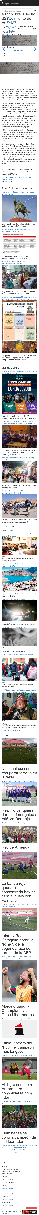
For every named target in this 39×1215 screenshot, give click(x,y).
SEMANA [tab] (13, 530)
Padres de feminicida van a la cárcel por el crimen (19, 599)
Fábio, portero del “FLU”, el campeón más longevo (19, 1055)
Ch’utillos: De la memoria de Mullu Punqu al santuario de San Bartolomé (17, 492)
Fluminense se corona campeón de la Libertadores (19, 1145)
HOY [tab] (4, 530)
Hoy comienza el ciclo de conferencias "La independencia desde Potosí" (16, 262)
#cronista (10, 179)
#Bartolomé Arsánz (21, 177)
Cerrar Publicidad (31, 1208)
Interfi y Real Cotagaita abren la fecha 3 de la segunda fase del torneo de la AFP (17, 958)
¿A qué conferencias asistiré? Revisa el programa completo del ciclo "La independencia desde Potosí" (19, 298)
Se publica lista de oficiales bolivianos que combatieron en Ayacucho (16, 230)
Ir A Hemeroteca (19, 50)
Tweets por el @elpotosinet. (11, 730)
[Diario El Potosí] (10, 3)
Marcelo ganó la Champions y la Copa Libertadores (19, 1019)
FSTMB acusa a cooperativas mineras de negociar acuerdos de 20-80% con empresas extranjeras (19, 691)
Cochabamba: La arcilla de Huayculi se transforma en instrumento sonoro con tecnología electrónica (19, 422)
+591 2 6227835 (7, 1179)
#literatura (5, 177)
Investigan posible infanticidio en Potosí (15, 627)
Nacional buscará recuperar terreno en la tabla (18, 781)
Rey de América (7, 851)
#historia (11, 177)
